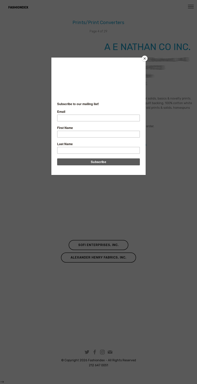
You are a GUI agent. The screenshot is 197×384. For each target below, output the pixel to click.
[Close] (145, 58)
